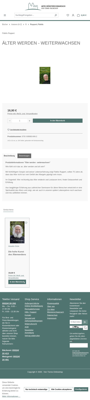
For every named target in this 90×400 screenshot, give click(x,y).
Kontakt (28, 315)
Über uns (51, 306)
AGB (27, 327)
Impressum (51, 318)
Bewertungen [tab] (24, 156)
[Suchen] (55, 15)
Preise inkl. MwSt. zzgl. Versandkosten (22, 114)
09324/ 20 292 (9, 303)
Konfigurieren (81, 389)
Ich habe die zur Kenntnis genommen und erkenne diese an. (80, 353)
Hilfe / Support (30, 312)
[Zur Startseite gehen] (45, 6)
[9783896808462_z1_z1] (45, 75)
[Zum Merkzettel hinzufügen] (26, 223)
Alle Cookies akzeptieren (61, 389)
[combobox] (33, 15)
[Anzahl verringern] (9, 121)
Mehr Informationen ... (11, 396)
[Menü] (4, 15)
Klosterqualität (53, 303)
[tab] (9, 155)
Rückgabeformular (32, 309)
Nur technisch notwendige (36, 389)
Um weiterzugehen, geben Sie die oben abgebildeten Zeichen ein (78, 337)
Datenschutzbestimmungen (80, 352)
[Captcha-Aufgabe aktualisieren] (85, 327)
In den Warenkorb (57, 121)
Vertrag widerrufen (32, 336)
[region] (45, 75)
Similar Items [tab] (8, 210)
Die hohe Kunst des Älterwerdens (17, 253)
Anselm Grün (13, 246)
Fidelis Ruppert (8, 33)
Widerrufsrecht (31, 324)
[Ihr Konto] (73, 15)
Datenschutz (52, 315)
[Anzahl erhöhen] (29, 121)
